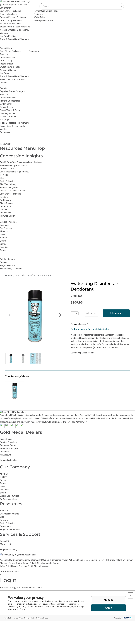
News (2, 486)
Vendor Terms (52, 563)
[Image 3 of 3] (35, 358)
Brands (3, 480)
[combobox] (79, 6)
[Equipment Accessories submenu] (12, 48)
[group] (34, 316)
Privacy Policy (15, 563)
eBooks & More (7, 168)
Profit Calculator (7, 181)
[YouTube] (17, 427)
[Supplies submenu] (8, 88)
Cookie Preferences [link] (9, 571)
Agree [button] (108, 608)
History (3, 477)
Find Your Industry (8, 184)
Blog (2, 178)
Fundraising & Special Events (13, 165)
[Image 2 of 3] (23, 358)
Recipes (4, 197)
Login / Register (8, 4)
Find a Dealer (6, 439)
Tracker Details (29, 618)
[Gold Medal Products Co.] (15, 1)
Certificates (5, 200)
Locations (4, 489)
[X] (7, 427)
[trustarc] (127, 618)
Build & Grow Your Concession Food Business (21, 162)
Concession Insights (21, 155)
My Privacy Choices (42, 618)
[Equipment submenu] (10, 7)
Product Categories (9, 187)
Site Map (41, 563)
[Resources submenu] (10, 144)
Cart (25, 4)
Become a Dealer (8, 445)
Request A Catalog (8, 460)
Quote (20, 4)
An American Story (8, 499)
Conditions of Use (81, 560)
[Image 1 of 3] (10, 358)
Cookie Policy (97, 560)
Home (8, 275)
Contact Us (5, 451)
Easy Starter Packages (10, 194)
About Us (4, 474)
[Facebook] (2, 427)
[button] (130, 596)
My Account (5, 455)
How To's (4, 175)
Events (3, 492)
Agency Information (32, 560)
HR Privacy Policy (113, 560)
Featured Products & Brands (13, 190)
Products (4, 483)
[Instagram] (12, 427)
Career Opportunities (9, 496)
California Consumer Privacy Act (57, 560)
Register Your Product (10, 529)
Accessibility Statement (11, 560)
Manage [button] (108, 599)
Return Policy (29, 563)
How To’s (4, 510)
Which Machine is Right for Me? (14, 171)
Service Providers (8, 442)
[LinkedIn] (23, 427)
